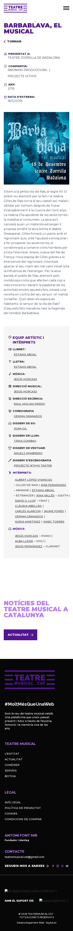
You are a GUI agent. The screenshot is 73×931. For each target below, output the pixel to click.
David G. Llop (25, 500)
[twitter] (62, 866)
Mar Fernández (53, 485)
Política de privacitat (23, 808)
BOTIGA (10, 776)
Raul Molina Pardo (29, 404)
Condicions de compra (23, 819)
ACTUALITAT (13, 759)
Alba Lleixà (24, 541)
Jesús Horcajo (25, 379)
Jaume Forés (54, 511)
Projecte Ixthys (22, 76)
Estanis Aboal (25, 354)
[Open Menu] (66, 8)
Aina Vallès (45, 495)
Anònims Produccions (27, 70)
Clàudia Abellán (28, 506)
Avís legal (13, 802)
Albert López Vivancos (33, 479)
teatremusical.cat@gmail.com (24, 857)
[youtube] (67, 866)
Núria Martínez (27, 521)
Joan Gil (20, 428)
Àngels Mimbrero (28, 453)
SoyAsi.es (51, 922)
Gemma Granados (28, 416)
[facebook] (53, 866)
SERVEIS (11, 770)
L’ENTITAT (12, 753)
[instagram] (58, 866)
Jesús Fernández (28, 546)
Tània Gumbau (25, 441)
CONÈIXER (12, 765)
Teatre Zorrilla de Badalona (34, 57)
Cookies (11, 813)
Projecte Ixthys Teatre (33, 465)
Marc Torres (53, 521)
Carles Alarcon (28, 511)
